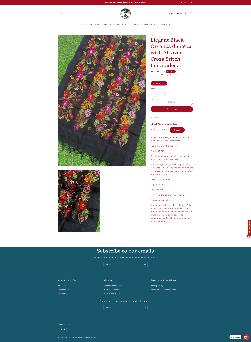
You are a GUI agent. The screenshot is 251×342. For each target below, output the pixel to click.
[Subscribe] (144, 264)
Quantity (154, 89)
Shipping (164, 75)
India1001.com (69, 337)
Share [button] (156, 118)
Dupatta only (160, 84)
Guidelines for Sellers (114, 290)
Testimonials (63, 290)
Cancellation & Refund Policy (163, 290)
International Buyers (113, 286)
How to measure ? (112, 294)
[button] (61, 13)
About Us (62, 286)
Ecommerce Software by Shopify (86, 337)
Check (177, 130)
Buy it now (172, 109)
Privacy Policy (157, 286)
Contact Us (63, 294)
